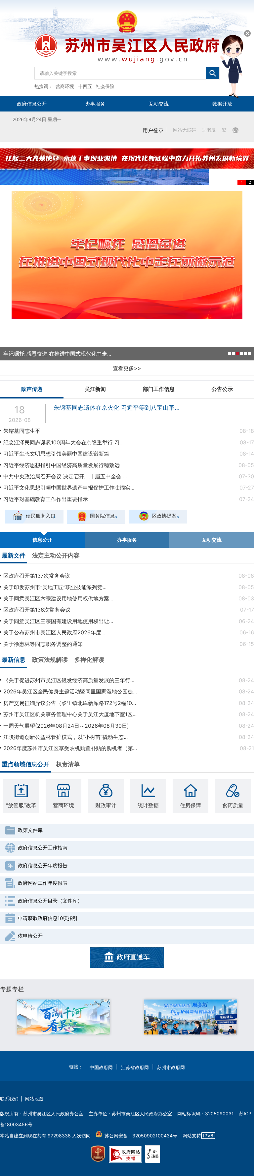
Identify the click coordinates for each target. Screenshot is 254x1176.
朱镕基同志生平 (21, 431)
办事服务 (95, 104)
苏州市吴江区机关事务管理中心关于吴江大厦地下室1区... (70, 714)
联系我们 (9, 1098)
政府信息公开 (32, 104)
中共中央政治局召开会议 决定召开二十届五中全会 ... (65, 476)
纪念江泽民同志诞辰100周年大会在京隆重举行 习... (63, 442)
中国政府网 (101, 1067)
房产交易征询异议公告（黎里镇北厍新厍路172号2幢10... (69, 703)
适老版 (209, 130)
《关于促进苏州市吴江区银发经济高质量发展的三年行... (68, 680)
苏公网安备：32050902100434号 (141, 1135)
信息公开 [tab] (42, 540)
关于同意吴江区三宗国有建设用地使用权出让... (58, 621)
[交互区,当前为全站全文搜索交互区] (127, 71)
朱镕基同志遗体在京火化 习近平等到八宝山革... (117, 407)
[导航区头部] (127, 48)
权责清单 (68, 764)
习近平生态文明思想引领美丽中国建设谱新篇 (56, 454)
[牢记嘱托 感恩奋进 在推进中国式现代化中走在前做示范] (127, 255)
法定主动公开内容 (56, 555)
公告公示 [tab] (222, 389)
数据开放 (222, 104)
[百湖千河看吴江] (63, 1017)
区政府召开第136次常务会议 (36, 610)
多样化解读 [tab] (89, 659)
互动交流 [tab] (212, 540)
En (235, 130)
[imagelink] (98, 1154)
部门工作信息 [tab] (159, 389)
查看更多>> (127, 368)
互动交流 (159, 104)
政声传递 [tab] (31, 389)
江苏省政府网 (135, 1067)
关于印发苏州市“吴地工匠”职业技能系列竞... (54, 587)
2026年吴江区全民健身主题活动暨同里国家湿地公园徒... (70, 691)
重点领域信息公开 (25, 764)
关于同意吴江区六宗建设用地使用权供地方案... (58, 598)
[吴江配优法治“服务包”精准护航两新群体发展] (190, 1017)
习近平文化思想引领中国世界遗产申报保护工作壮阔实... (68, 488)
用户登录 (153, 130)
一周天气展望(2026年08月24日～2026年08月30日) (66, 726)
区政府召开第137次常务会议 (36, 576)
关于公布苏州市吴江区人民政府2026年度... (54, 632)
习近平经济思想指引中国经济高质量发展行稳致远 (61, 465)
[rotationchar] (127, 166)
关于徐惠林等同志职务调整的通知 (43, 644)
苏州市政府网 (171, 1067)
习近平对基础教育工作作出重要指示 (45, 499)
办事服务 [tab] (127, 540)
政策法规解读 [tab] (50, 659)
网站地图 (34, 1098)
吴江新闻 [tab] (95, 389)
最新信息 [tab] (13, 659)
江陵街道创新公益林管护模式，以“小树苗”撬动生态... (65, 737)
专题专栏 (12, 989)
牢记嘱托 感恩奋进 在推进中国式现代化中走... (57, 353)
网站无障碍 (184, 130)
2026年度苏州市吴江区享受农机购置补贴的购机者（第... (70, 748)
